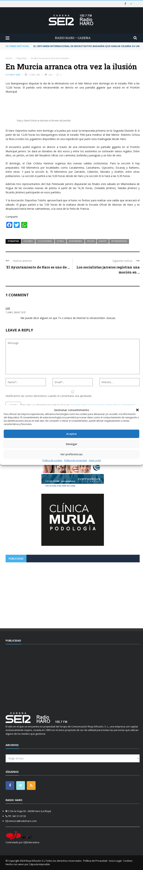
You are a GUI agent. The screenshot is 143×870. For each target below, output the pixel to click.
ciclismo (28, 241)
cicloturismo (45, 241)
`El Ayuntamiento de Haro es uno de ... (38, 267)
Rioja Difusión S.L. (35, 860)
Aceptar (71, 434)
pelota (90, 241)
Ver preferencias (71, 454)
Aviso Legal (95, 460)
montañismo (75, 241)
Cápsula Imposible (39, 864)
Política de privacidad (75, 460)
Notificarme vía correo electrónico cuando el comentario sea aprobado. (49, 396)
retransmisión (119, 241)
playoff (103, 241)
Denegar (71, 444)
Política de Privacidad (95, 860)
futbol (60, 241)
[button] (137, 410)
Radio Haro (15, 74)
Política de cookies (52, 460)
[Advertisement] (73, 594)
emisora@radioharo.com (23, 821)
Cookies (127, 860)
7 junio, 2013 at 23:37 (16, 312)
